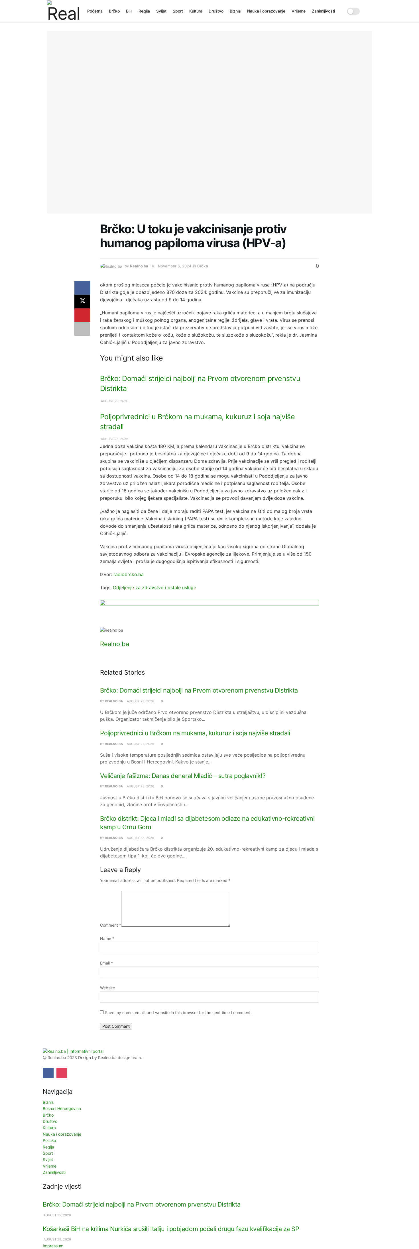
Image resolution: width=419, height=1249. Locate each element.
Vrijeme (299, 11)
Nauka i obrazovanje (266, 11)
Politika (49, 1140)
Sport (178, 11)
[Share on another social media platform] (82, 329)
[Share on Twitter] (82, 301)
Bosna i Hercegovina (62, 1108)
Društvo (216, 11)
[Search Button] (370, 11)
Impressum (53, 1245)
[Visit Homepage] (63, 11)
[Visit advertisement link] (209, 613)
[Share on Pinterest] (82, 315)
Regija (144, 11)
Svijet (161, 11)
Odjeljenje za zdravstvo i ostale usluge (154, 587)
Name (107, 938)
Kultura (195, 11)
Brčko (114, 11)
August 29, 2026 (114, 401)
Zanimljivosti (323, 11)
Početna (95, 11)
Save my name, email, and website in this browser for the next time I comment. (178, 1012)
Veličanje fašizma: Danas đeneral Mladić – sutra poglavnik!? (182, 775)
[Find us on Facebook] (48, 1073)
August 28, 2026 (114, 439)
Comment (110, 925)
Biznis (235, 11)
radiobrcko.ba (128, 574)
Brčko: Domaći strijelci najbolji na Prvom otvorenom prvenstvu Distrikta (199, 690)
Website (107, 987)
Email (106, 963)
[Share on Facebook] (82, 288)
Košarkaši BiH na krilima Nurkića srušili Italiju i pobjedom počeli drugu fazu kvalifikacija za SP (171, 1228)
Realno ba (139, 266)
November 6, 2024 (174, 266)
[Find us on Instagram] (61, 1073)
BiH (129, 11)
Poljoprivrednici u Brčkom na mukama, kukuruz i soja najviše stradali (195, 733)
